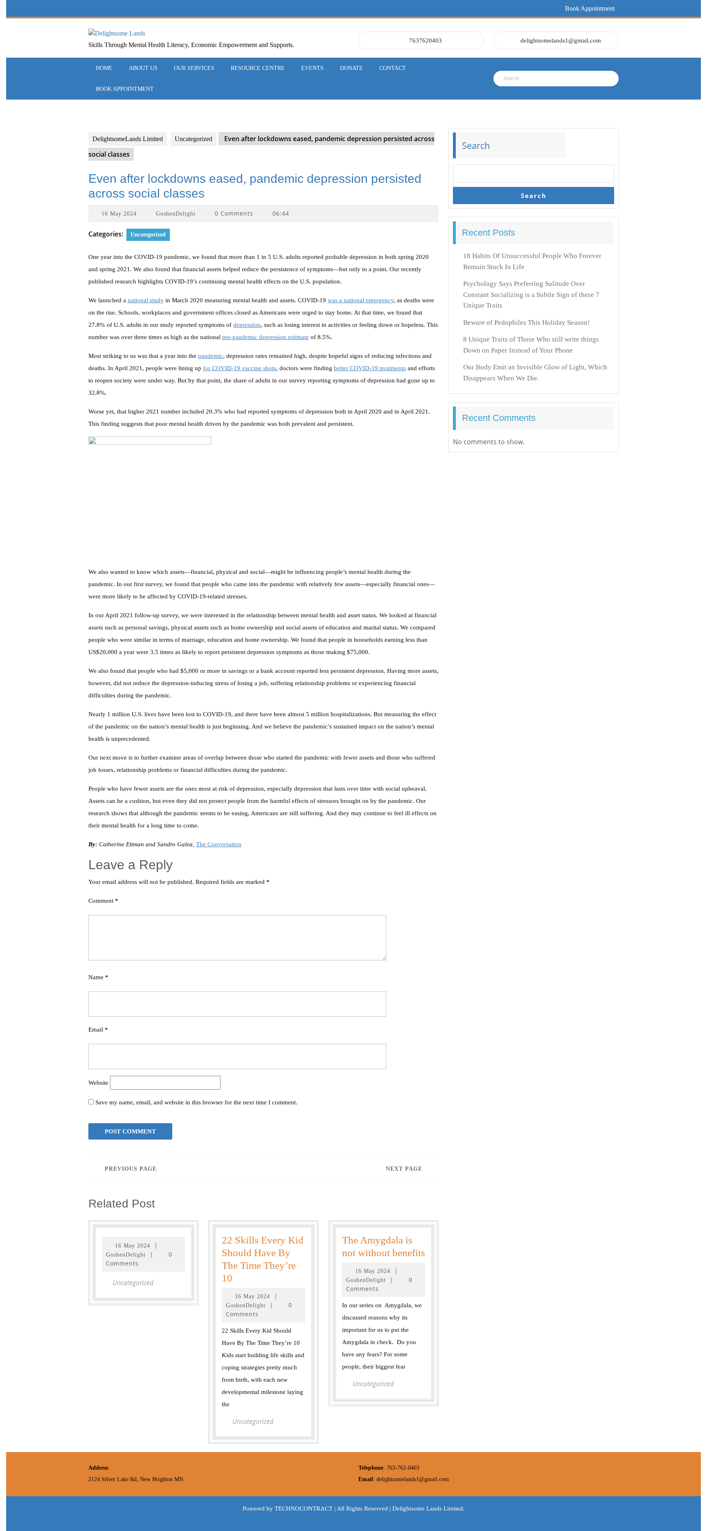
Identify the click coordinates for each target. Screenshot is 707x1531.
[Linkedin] (122, 8)
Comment (103, 900)
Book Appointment (590, 8)
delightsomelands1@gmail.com (560, 40)
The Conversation (218, 844)
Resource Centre (258, 68)
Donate (351, 68)
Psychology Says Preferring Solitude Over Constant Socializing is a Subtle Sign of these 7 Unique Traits (531, 294)
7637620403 (425, 40)
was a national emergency (361, 300)
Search (476, 145)
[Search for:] (539, 78)
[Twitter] (107, 8)
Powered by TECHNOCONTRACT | (290, 1508)
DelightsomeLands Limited (127, 138)
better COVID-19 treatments (370, 368)
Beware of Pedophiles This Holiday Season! (526, 322)
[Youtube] (166, 8)
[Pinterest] (137, 8)
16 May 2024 (119, 214)
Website (98, 1082)
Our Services (194, 68)
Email (98, 1029)
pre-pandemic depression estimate (265, 337)
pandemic (210, 356)
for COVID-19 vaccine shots (239, 368)
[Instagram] (151, 8)
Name (98, 977)
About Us (143, 68)
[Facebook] (92, 8)
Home (104, 68)
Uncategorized (193, 138)
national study (146, 300)
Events (312, 68)
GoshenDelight (176, 214)
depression (247, 324)
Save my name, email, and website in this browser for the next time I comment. (196, 1102)
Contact (392, 68)
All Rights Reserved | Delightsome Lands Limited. (401, 1508)
